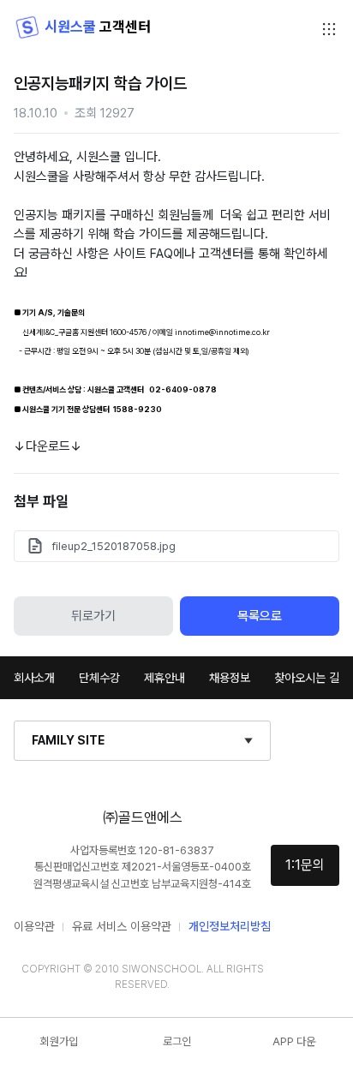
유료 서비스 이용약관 (121, 926)
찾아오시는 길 (306, 678)
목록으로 (259, 616)
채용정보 (229, 678)
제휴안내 (164, 678)
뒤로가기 (93, 616)
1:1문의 (305, 865)
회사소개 (34, 678)
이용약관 (34, 926)
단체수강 (99, 678)
